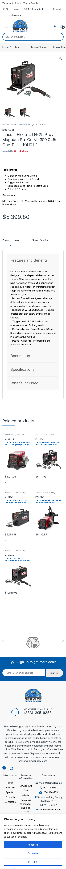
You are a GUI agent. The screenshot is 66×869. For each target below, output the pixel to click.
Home (5, 47)
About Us (10, 787)
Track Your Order (36, 9)
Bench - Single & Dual (14, 434)
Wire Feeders (39, 124)
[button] (60, 59)
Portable (28, 124)
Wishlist (26, 795)
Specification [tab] (40, 240)
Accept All (33, 844)
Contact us (10, 801)
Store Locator (12, 9)
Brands (18, 47)
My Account (17, 15)
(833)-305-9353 (38, 713)
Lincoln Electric (39, 47)
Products (57, 9)
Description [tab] (10, 240)
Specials (10, 792)
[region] (33, 841)
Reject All (33, 862)
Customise (33, 853)
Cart (26, 790)
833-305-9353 (49, 787)
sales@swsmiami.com (50, 809)
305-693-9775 (50, 792)
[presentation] (63, 641)
